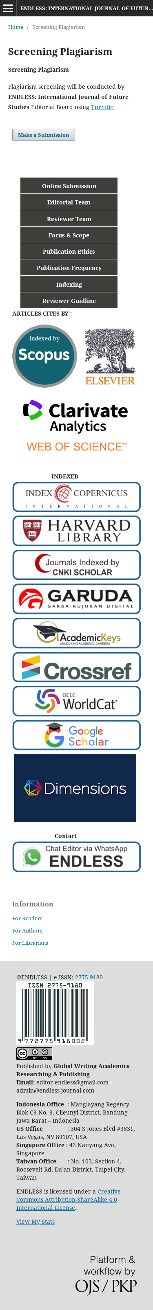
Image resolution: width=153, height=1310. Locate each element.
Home (15, 27)
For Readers (27, 918)
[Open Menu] (8, 8)
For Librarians (30, 942)
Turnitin (102, 107)
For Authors (27, 930)
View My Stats (35, 1221)
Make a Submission (43, 134)
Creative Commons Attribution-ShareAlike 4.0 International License (68, 1199)
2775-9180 (89, 977)
